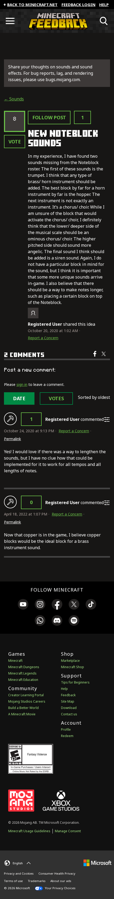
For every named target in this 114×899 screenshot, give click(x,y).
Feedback (68, 695)
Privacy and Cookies (18, 873)
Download (69, 708)
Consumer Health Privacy (56, 873)
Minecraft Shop (72, 667)
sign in (21, 384)
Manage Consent (68, 831)
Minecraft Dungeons (23, 667)
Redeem (67, 736)
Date (19, 398)
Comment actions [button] (107, 419)
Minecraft (15, 660)
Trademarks (36, 881)
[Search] (104, 21)
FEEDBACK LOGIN (78, 4)
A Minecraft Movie (22, 714)
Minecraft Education (23, 679)
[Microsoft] (97, 862)
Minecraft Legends (22, 673)
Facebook (95, 357)
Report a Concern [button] (43, 337)
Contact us (69, 714)
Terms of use (13, 881)
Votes (56, 398)
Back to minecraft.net (32, 4)
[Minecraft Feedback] (57, 21)
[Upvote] (10, 418)
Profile (66, 729)
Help (104, 4)
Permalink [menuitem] (12, 438)
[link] (23, 605)
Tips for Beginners (75, 682)
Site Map (67, 701)
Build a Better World (23, 708)
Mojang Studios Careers (26, 701)
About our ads (60, 881)
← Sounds (14, 99)
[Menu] (10, 21)
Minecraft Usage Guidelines (29, 831)
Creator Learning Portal (26, 695)
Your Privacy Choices (59, 888)
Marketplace (70, 660)
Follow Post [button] (49, 117)
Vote (14, 141)
